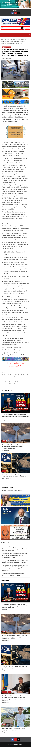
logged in (11, 490)
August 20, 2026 (6, 420)
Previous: (15, 375)
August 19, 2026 (6, 702)
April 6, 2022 (6, 58)
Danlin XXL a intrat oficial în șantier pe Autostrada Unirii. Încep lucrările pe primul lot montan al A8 (15, 475)
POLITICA (5, 410)
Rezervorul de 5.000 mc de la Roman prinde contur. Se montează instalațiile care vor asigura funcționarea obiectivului (15, 446)
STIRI (9, 47)
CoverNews (12, 744)
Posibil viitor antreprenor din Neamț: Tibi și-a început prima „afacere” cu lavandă (13, 574)
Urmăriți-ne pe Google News (15, 363)
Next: (14, 382)
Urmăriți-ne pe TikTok (15, 366)
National (4, 47)
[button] (2, 34)
